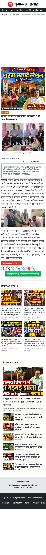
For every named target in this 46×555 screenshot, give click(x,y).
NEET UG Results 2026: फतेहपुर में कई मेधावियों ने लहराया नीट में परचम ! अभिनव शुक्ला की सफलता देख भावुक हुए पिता (11, 311)
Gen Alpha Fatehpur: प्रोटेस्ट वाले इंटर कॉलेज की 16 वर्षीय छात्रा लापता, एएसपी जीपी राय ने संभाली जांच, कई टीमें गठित (34, 342)
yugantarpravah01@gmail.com (25, 485)
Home (4, 10)
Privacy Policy (39, 503)
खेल (41, 10)
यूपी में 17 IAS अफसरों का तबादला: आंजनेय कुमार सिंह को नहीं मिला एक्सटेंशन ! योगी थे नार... (28, 427)
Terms (27, 503)
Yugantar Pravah (20, 498)
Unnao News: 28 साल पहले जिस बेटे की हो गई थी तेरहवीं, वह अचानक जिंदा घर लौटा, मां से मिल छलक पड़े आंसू (34, 311)
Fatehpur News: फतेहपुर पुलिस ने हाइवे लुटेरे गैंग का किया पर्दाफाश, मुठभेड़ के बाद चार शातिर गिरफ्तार (11, 342)
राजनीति (28, 10)
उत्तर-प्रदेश (16, 15)
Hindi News (6, 15)
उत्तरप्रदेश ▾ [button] (20, 10)
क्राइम (11, 10)
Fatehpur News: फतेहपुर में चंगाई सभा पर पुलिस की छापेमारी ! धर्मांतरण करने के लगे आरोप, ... (28, 467)
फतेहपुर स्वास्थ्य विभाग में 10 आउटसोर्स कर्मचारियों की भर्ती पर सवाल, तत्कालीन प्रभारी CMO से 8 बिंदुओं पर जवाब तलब (22, 401)
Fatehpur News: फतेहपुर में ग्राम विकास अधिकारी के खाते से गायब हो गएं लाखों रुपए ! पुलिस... (27, 457)
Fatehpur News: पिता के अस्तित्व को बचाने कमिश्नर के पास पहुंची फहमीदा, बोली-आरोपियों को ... (29, 417)
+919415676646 (26, 487)
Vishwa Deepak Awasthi (12, 158)
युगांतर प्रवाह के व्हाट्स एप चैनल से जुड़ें (23, 274)
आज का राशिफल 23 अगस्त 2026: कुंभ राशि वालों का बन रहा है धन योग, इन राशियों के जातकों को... (28, 447)
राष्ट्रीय (35, 10)
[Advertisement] (23, 41)
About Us (6, 503)
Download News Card (11, 263)
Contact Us (18, 503)
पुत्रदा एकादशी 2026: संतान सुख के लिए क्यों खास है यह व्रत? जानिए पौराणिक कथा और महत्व (28, 437)
